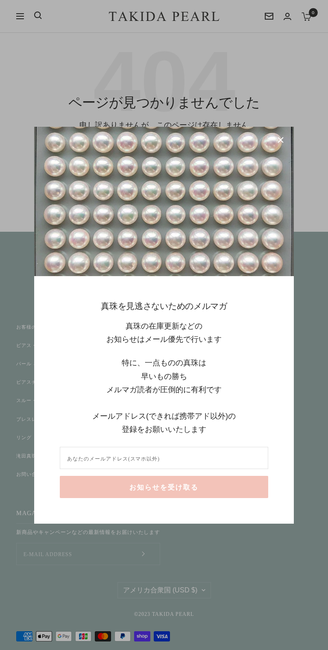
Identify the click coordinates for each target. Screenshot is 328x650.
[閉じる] (281, 140)
